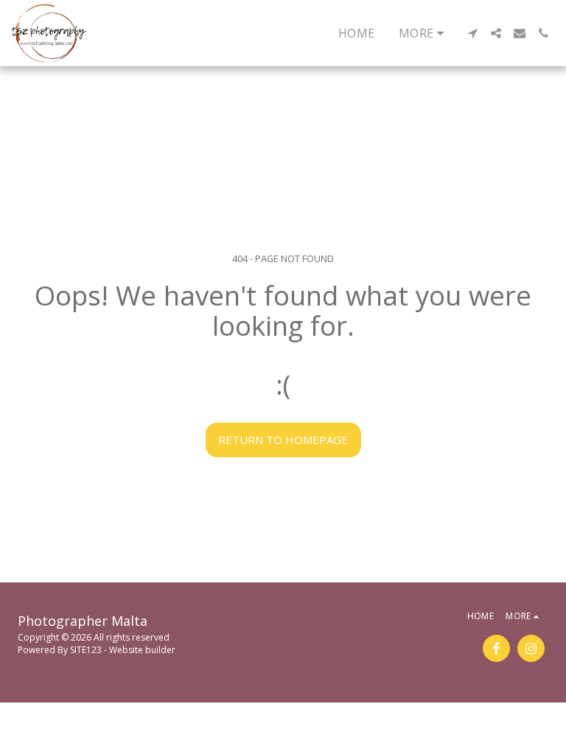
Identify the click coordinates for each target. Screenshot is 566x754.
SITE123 (86, 650)
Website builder (142, 650)
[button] (472, 33)
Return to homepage (283, 439)
